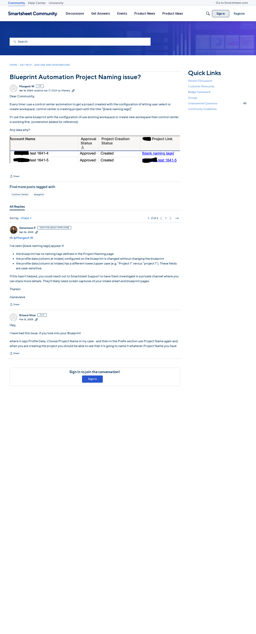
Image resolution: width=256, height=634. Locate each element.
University (56, 3)
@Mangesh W (23, 238)
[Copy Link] (73, 90)
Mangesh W (26, 86)
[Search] (208, 13)
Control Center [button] (20, 194)
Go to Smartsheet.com (232, 3)
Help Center (37, 3)
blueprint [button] (39, 194)
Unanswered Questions (217, 103)
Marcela (65, 90)
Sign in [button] (92, 379)
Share (14, 177)
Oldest (25, 218)
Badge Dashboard (199, 92)
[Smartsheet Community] (32, 13)
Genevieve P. (27, 228)
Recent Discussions (200, 81)
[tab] (17, 206)
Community (16, 3)
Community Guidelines (202, 109)
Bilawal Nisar (27, 315)
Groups (192, 98)
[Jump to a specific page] (177, 218)
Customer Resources (201, 86)
